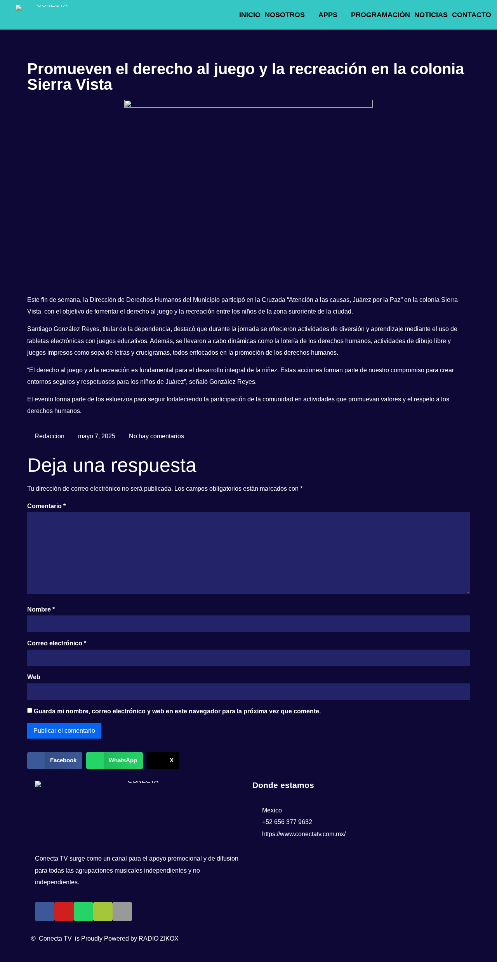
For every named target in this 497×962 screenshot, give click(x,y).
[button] (54, 760)
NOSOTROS (285, 15)
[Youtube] (64, 911)
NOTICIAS (431, 15)
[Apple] (122, 911)
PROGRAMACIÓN (380, 15)
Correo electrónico (56, 643)
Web (33, 677)
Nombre (41, 609)
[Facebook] (44, 911)
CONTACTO (471, 15)
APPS (327, 15)
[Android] (103, 911)
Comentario (46, 506)
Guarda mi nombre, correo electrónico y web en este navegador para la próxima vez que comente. (177, 711)
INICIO (250, 15)
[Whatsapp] (83, 911)
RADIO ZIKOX (159, 938)
